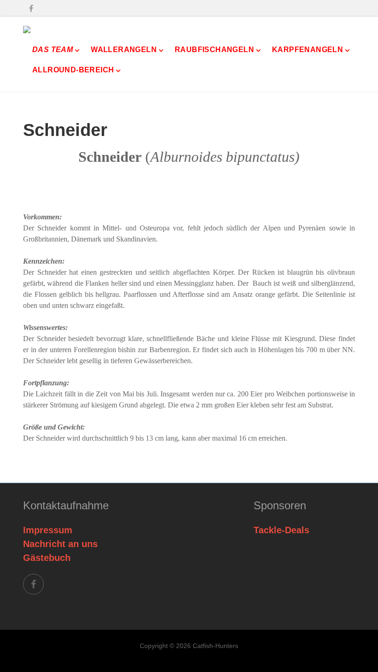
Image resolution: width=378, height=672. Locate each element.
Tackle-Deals (281, 530)
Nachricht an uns (60, 544)
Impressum (47, 530)
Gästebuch (47, 558)
